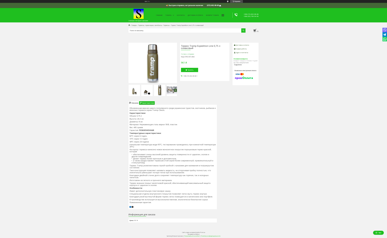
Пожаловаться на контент (192, 236)
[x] (132, 207)
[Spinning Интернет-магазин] (138, 13)
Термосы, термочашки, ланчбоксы (150, 25)
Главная (159, 15)
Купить (191, 70)
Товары (168, 15)
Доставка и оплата (195, 15)
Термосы (166, 25)
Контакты (181, 15)
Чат (380, 233)
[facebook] (130, 207)
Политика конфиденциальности (210, 236)
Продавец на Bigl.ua (193, 234)
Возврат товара (212, 15)
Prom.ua (202, 232)
